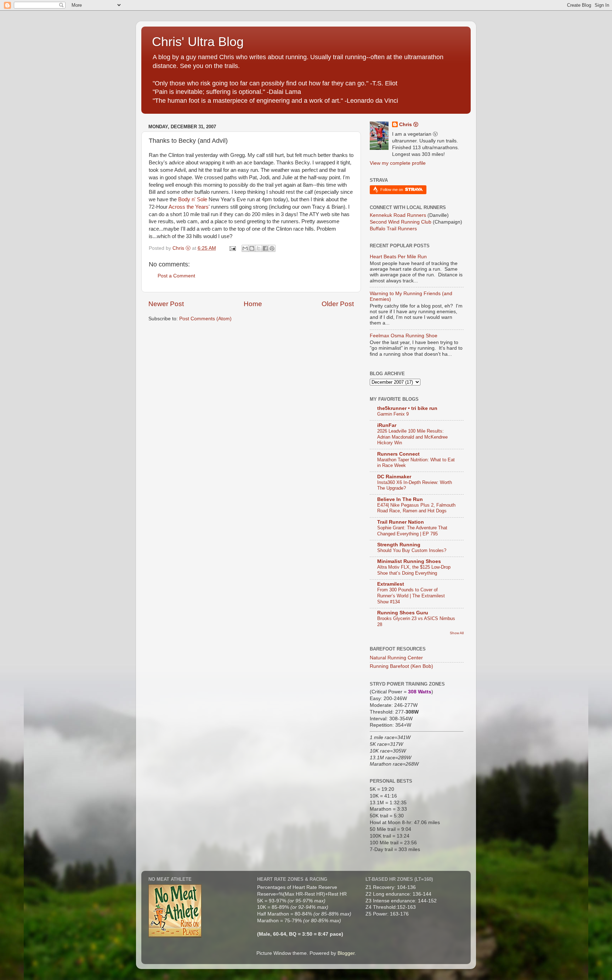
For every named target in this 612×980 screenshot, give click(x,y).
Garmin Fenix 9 (393, 414)
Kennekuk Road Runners (398, 215)
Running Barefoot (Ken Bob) (401, 666)
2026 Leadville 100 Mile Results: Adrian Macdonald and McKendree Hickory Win (412, 436)
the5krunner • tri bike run (407, 408)
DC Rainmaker (394, 476)
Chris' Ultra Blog (198, 41)
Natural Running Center (396, 657)
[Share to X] (258, 248)
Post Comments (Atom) (205, 318)
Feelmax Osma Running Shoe (403, 335)
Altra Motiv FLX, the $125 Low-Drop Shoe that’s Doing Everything (413, 570)
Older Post (338, 304)
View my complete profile (398, 163)
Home (253, 304)
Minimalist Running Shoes (409, 561)
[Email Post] (232, 248)
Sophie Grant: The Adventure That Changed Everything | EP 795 (412, 530)
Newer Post (166, 304)
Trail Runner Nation (400, 522)
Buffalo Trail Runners (393, 228)
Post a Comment (176, 275)
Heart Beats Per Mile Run (398, 256)
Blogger (346, 953)
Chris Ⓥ (408, 124)
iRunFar (386, 425)
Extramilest (390, 584)
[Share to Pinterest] (272, 248)
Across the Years (189, 207)
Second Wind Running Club (400, 222)
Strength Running (398, 544)
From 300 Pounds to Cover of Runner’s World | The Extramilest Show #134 (411, 595)
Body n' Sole (192, 199)
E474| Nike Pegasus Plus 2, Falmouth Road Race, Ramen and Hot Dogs (416, 508)
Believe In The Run (400, 499)
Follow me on (392, 189)
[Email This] (245, 248)
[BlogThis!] (251, 248)
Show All (457, 633)
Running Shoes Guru (402, 612)
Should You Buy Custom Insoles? (411, 550)
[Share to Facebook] (265, 248)
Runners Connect (398, 454)
